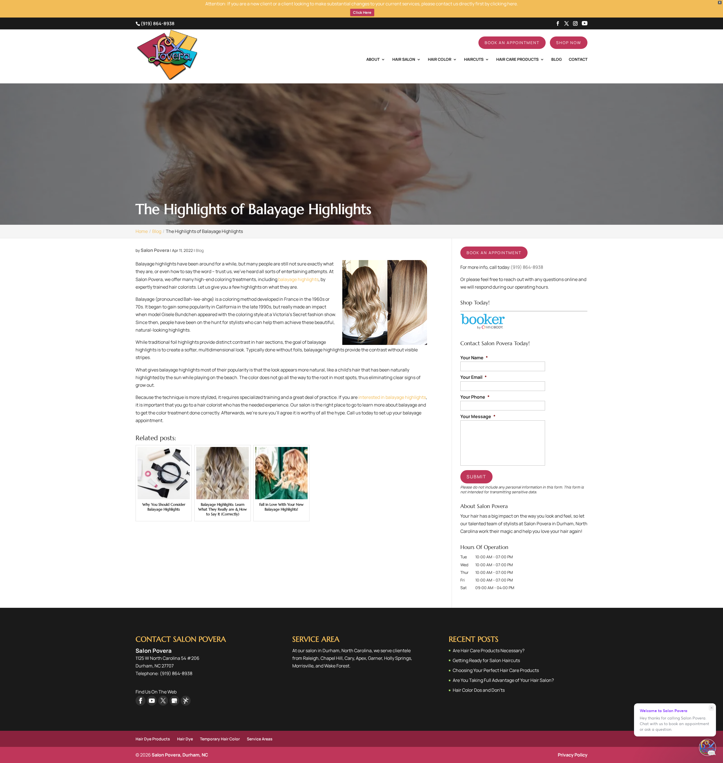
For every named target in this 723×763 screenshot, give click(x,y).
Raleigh (311, 658)
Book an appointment (494, 252)
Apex (361, 658)
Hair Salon (403, 59)
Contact (578, 59)
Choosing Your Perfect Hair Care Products (496, 670)
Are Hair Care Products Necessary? (488, 650)
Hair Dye (185, 739)
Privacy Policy (572, 755)
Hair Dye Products (153, 739)
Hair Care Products (517, 59)
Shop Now (568, 42)
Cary (349, 658)
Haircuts (474, 59)
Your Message (477, 417)
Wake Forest (336, 666)
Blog (556, 59)
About (373, 59)
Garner (375, 658)
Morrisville (302, 666)
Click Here (362, 12)
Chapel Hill (332, 658)
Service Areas (260, 739)
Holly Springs (397, 658)
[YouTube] (584, 24)
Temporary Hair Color (220, 739)
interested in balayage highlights (392, 397)
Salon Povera (155, 250)
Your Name (474, 358)
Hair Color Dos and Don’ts (479, 690)
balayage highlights (298, 279)
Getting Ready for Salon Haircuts (486, 660)
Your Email (473, 377)
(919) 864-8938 (158, 23)
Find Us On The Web (156, 692)
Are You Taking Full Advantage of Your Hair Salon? (503, 680)
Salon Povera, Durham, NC (180, 755)
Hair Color (439, 59)
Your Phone (474, 397)
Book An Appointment (512, 42)
